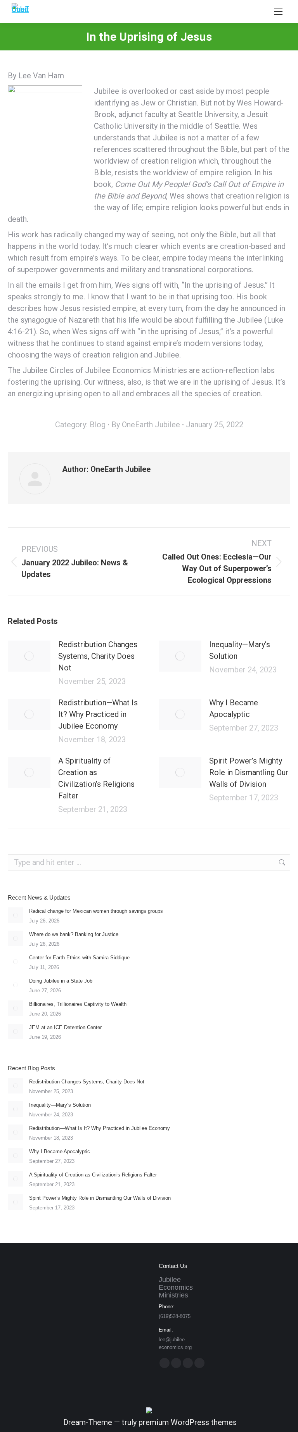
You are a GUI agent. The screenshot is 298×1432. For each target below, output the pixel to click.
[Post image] (29, 656)
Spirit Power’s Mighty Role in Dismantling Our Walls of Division (248, 772)
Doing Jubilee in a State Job (60, 981)
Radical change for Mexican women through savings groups (96, 911)
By (145, 424)
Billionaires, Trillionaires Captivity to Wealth (77, 1004)
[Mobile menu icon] (278, 12)
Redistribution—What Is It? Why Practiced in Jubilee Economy (98, 714)
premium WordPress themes (188, 1422)
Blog (98, 424)
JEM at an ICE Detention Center (65, 1027)
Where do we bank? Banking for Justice (73, 934)
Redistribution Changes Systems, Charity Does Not (97, 656)
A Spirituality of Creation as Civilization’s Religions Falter (96, 778)
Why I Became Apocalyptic (233, 708)
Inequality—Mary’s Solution (239, 650)
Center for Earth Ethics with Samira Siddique (79, 957)
